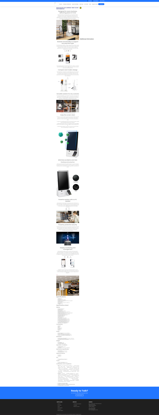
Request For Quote (95, 4)
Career (59, 406)
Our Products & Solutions (77, 403)
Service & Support (60, 410)
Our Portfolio (86, 4)
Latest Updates (60, 407)
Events (90, 4)
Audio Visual (81, 4)
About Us (60, 4)
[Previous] (57, 274)
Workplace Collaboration (67, 4)
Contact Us (59, 409)
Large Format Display (75, 4)
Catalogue (75, 405)
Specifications (61, 297)
